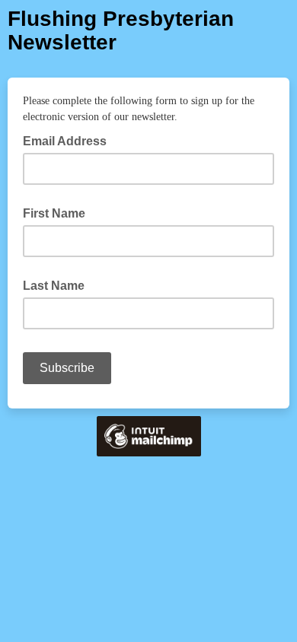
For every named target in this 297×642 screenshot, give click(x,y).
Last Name (54, 285)
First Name (54, 213)
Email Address (69, 140)
